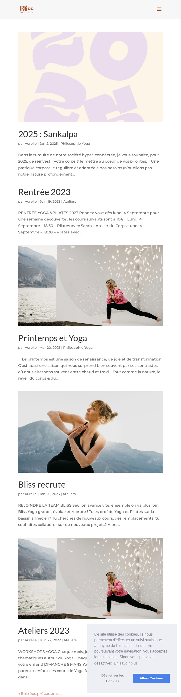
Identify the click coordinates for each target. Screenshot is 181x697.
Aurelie (31, 143)
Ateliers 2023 (43, 630)
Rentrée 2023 (44, 191)
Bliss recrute (42, 484)
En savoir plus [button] (126, 663)
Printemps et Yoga (52, 337)
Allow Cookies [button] (151, 678)
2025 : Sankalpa (48, 133)
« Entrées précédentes (40, 693)
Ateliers (69, 201)
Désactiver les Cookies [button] (112, 678)
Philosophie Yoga (75, 143)
